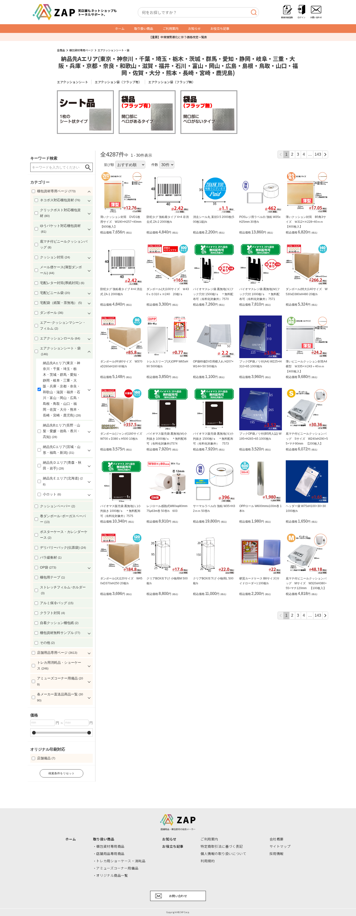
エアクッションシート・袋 (113, 50)
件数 (154, 165)
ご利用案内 (170, 28)
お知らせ (194, 28)
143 (318, 154)
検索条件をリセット (61, 773)
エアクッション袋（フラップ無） (171, 82)
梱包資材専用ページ (81, 50)
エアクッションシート (72, 82)
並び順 (109, 165)
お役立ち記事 (219, 28)
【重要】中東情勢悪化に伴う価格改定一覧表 (178, 37)
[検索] (253, 12)
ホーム (119, 28)
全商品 (61, 50)
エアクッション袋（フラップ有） (118, 82)
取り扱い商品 (143, 28)
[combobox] (198, 12)
